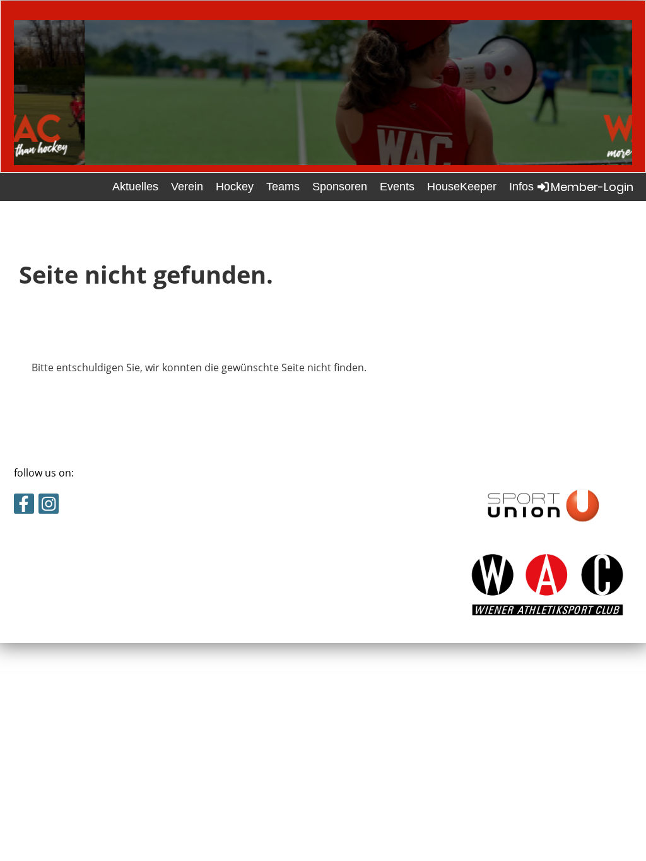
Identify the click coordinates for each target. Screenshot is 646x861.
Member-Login (592, 187)
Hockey (235, 186)
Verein (187, 186)
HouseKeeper (461, 186)
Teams (283, 186)
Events (397, 186)
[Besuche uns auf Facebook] (24, 505)
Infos (521, 186)
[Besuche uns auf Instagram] (48, 505)
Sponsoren (339, 186)
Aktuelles (135, 186)
